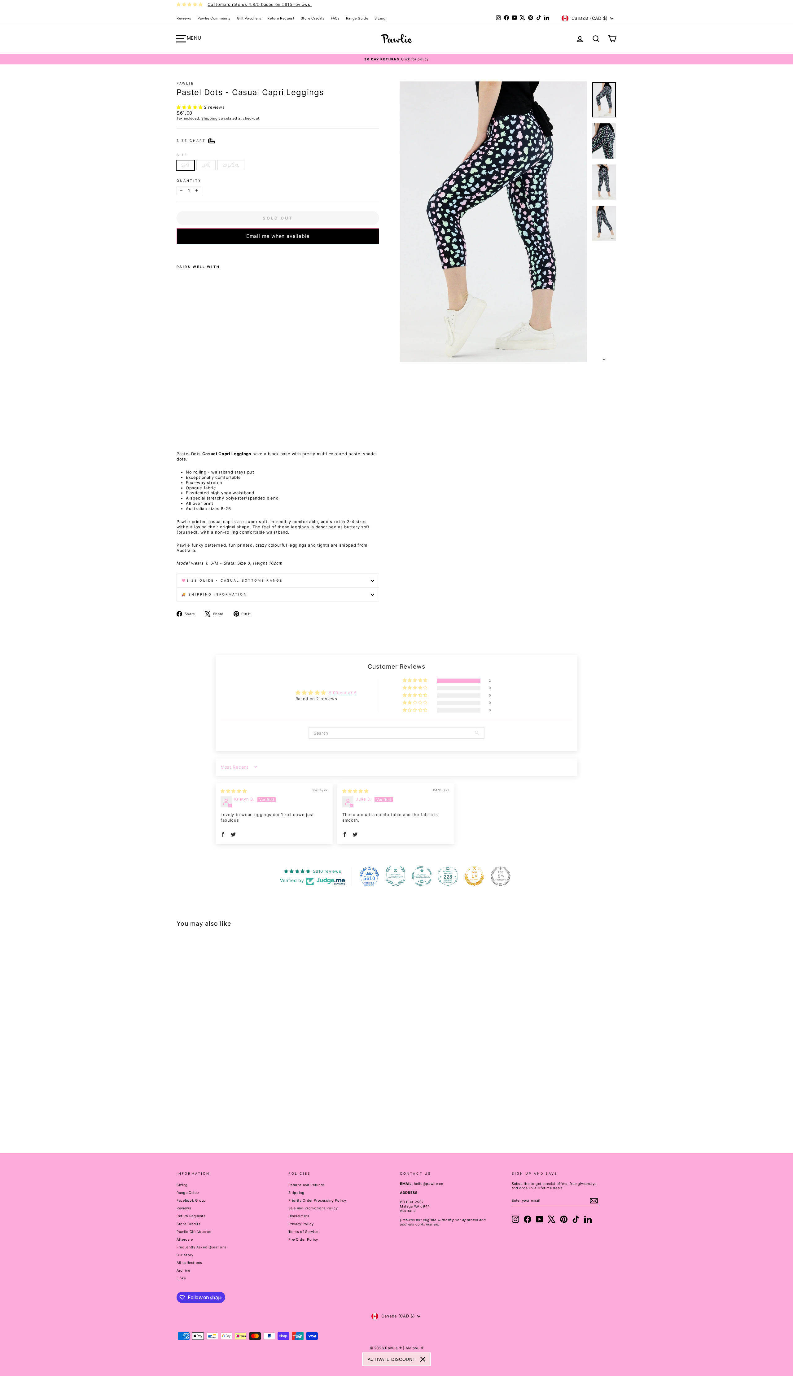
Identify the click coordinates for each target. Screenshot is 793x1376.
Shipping (209, 118)
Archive (183, 1270)
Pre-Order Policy (303, 1239)
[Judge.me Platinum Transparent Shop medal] (422, 876)
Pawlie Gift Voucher (194, 1232)
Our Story (185, 1255)
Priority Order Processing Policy (317, 1200)
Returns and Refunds (306, 1185)
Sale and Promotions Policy (313, 1208)
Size (182, 155)
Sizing (380, 18)
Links (181, 1278)
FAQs (335, 18)
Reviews (184, 18)
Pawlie (185, 83)
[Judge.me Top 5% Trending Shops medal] (500, 876)
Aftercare (185, 1239)
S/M (185, 165)
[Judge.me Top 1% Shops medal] (474, 876)
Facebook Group (191, 1200)
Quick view (229, 1093)
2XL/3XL (231, 165)
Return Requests (191, 1216)
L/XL (206, 165)
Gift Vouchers (249, 18)
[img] (234, 790)
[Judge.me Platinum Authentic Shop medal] (395, 876)
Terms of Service (303, 1232)
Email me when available (277, 236)
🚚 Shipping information (214, 594)
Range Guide (357, 18)
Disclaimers (298, 1216)
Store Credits (313, 18)
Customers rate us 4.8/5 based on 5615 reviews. (260, 4)
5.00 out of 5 (343, 692)
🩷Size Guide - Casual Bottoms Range (232, 581)
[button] (190, 107)
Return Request (280, 18)
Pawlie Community (214, 18)
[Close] (422, 1359)
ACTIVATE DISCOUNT (392, 1359)
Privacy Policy (301, 1224)
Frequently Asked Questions (201, 1247)
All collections (189, 1262)
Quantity (189, 181)
